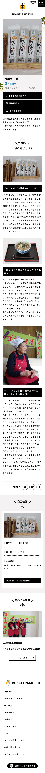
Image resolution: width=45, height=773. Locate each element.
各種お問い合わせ (12, 747)
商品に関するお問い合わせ (18, 580)
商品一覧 (8, 705)
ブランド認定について (14, 740)
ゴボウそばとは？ (16, 95)
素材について (10, 733)
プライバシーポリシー (14, 754)
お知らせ (8, 691)
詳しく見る (22, 657)
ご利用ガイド (10, 726)
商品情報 (13, 103)
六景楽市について (12, 719)
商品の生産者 (15, 110)
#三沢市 (12, 83)
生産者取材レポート (13, 698)
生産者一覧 (9, 712)
